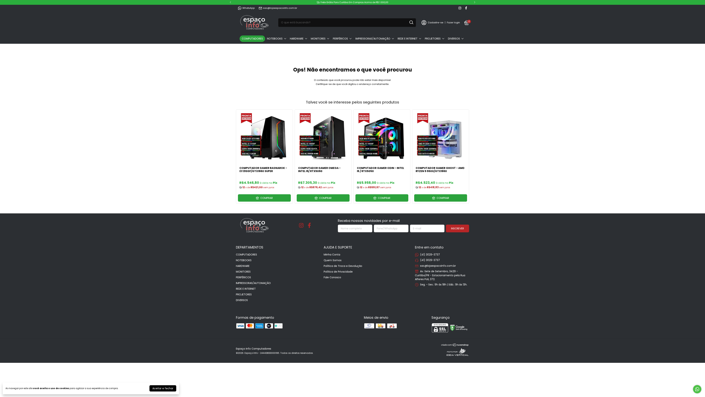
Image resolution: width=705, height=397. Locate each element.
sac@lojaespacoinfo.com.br (280, 8)
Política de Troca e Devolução (343, 266)
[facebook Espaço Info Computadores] (466, 8)
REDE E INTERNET (407, 38)
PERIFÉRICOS (340, 38)
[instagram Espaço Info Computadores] (460, 8)
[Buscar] (411, 22)
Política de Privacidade (338, 271)
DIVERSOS (454, 38)
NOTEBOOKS (275, 38)
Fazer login (453, 22)
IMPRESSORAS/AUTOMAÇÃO (372, 38)
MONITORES (318, 38)
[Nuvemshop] (455, 345)
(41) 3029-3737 (430, 254)
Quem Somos (332, 260)
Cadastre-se (435, 22)
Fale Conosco (332, 277)
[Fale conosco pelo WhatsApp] (697, 389)
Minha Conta (332, 254)
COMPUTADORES (252, 38)
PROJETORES (433, 38)
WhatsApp (248, 8)
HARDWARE (296, 38)
